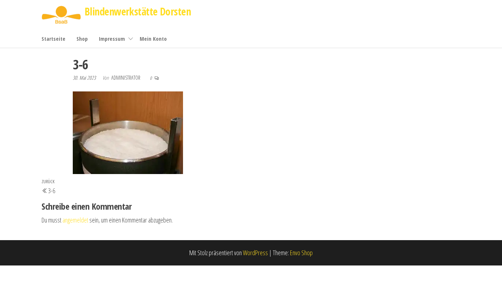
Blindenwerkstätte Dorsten (138, 11)
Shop (82, 38)
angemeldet (75, 220)
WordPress (255, 252)
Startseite (53, 38)
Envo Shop (301, 252)
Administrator (126, 77)
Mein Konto (153, 38)
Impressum (112, 38)
